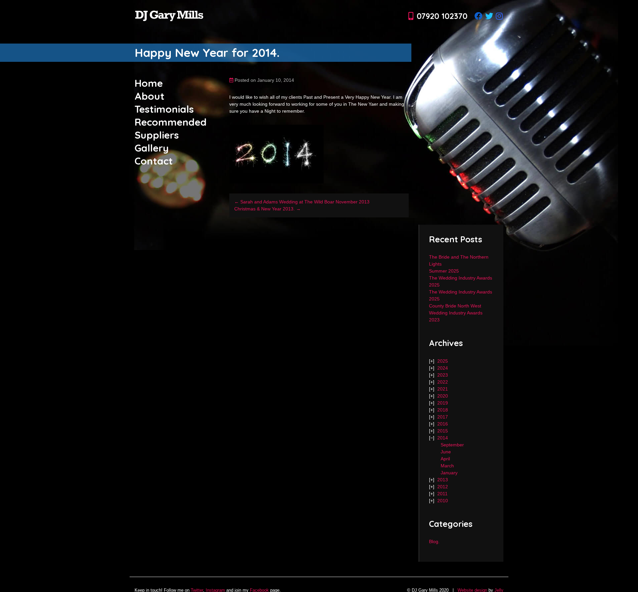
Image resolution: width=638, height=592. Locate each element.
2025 (442, 361)
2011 (442, 493)
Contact (154, 161)
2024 (442, 368)
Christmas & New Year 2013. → (267, 208)
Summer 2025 (444, 271)
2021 (442, 389)
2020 (442, 396)
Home (149, 83)
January (449, 472)
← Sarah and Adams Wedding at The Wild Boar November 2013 (302, 201)
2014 (442, 437)
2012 (442, 486)
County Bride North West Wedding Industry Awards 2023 (455, 312)
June (446, 451)
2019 (442, 403)
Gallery (152, 148)
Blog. (434, 541)
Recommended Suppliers (171, 128)
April (445, 458)
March (447, 465)
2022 (442, 382)
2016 (442, 423)
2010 (442, 500)
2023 (442, 375)
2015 (442, 430)
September (452, 444)
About (149, 96)
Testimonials (164, 109)
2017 (442, 416)
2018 (442, 410)
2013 (442, 479)
